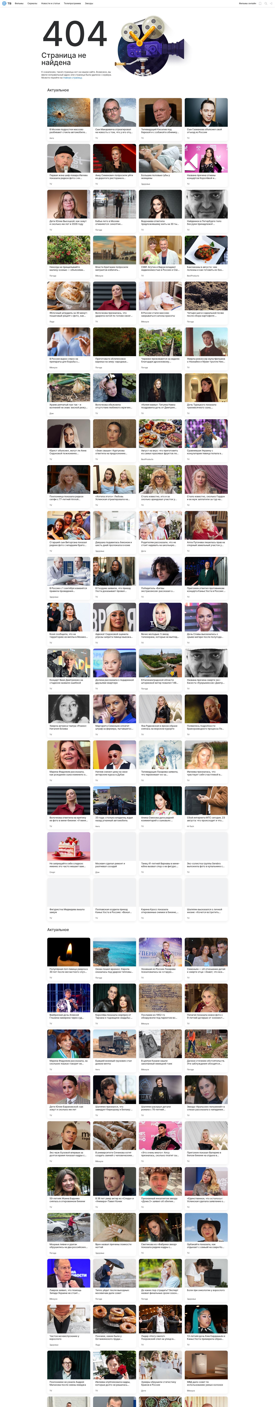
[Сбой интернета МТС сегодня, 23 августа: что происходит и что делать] (206, 807)
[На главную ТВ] (8, 3)
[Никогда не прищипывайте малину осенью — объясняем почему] (68, 257)
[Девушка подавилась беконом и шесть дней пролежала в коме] (114, 532)
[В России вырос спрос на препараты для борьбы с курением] (68, 348)
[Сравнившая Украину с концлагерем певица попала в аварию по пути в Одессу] (206, 440)
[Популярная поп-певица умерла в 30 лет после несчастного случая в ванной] (68, 1234)
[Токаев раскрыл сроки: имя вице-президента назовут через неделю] (160, 1128)
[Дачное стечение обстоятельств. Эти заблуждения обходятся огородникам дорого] (206, 1326)
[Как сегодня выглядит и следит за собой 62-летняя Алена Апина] (114, 945)
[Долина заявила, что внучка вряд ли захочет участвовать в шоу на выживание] (114, 1128)
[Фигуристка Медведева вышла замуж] (68, 899)
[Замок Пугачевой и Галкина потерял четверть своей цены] (160, 945)
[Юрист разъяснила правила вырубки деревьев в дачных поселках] (114, 1083)
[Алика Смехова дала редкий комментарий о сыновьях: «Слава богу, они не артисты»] (160, 807)
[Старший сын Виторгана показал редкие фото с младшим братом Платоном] (68, 532)
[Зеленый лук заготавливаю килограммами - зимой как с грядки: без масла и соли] (160, 1174)
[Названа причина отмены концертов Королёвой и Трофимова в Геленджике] (206, 165)
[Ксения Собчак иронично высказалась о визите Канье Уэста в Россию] (160, 1083)
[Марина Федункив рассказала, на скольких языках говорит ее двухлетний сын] (68, 1326)
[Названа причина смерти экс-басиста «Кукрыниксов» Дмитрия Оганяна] (206, 670)
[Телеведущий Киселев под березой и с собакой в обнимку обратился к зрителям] (160, 119)
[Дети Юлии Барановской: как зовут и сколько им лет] (68, 1372)
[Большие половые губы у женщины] (160, 165)
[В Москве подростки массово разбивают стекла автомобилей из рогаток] (68, 119)
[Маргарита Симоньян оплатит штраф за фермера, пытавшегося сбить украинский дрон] (114, 716)
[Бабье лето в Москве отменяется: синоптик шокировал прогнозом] (114, 211)
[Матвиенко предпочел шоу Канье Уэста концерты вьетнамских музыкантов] (68, 1174)
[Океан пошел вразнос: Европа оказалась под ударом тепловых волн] (114, 1234)
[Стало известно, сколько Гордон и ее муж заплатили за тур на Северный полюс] (206, 486)
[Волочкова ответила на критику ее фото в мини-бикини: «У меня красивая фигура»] (68, 807)
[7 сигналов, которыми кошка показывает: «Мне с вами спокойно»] (206, 991)
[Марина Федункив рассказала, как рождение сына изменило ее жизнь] (68, 761)
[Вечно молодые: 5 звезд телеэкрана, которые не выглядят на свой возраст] (160, 624)
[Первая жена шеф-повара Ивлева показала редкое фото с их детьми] (68, 165)
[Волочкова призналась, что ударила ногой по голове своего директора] (114, 303)
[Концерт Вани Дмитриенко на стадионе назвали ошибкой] (68, 670)
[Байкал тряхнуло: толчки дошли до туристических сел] (68, 991)
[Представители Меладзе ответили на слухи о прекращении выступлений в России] (206, 1174)
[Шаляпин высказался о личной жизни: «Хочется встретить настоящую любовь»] (206, 899)
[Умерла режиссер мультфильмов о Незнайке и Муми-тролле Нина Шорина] (206, 348)
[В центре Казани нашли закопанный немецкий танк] (160, 1326)
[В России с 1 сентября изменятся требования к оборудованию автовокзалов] (206, 945)
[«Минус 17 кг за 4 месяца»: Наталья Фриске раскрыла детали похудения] (206, 1128)
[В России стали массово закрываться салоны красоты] (160, 303)
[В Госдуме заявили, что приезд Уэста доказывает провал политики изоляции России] (114, 578)
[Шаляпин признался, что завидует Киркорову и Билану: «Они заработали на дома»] (114, 1372)
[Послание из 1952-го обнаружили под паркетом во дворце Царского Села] (160, 1280)
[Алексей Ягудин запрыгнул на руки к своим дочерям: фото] (114, 991)
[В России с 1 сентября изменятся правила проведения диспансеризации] (68, 578)
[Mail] (4, 3)
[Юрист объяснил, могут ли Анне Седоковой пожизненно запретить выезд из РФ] (68, 440)
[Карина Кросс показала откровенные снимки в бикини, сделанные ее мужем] (160, 899)
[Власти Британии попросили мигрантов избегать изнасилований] (114, 257)
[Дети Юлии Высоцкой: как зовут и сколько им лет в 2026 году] (68, 211)
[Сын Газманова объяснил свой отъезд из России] (206, 119)
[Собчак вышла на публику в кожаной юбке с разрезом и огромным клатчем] (206, 1037)
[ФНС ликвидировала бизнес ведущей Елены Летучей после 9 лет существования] (206, 1083)
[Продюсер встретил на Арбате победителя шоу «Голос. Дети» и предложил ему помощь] (68, 1037)
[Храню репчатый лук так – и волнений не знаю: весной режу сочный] (68, 394)
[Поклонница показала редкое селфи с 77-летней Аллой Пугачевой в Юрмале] (68, 486)
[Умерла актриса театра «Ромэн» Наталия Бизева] (68, 716)
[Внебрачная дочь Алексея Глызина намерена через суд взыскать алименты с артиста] (68, 1280)
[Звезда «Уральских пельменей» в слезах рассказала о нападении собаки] (206, 1372)
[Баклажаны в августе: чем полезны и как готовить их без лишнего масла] (206, 257)
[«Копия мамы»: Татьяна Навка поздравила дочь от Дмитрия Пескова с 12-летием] (160, 394)
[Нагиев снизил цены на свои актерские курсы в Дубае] (114, 761)
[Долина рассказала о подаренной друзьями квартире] (114, 670)
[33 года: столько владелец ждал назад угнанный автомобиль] (114, 807)
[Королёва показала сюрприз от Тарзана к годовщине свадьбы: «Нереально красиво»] (114, 1280)
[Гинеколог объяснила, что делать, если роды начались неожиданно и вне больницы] (68, 1083)
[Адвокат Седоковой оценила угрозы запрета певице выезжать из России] (114, 624)
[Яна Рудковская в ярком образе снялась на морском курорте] (160, 716)
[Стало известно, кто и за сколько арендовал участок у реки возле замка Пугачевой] (160, 486)
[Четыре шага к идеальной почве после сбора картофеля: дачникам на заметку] (206, 303)
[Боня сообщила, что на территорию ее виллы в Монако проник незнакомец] (68, 624)
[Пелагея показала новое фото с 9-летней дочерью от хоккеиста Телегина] (206, 1280)
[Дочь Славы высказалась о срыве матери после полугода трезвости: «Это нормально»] (206, 624)
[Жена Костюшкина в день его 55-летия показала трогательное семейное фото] (114, 1174)
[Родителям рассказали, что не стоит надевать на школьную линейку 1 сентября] (160, 532)
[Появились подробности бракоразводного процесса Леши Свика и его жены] (206, 716)
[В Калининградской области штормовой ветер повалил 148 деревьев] (160, 670)
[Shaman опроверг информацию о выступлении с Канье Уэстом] (160, 1037)
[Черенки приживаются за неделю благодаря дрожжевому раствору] (160, 348)
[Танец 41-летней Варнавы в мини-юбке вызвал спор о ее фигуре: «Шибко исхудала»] (160, 853)
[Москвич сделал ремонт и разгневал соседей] (114, 853)
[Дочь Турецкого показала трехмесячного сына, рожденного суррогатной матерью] (206, 394)
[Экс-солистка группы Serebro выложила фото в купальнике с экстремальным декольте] (206, 853)
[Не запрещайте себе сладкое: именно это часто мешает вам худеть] (68, 853)
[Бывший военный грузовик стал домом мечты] (114, 1326)
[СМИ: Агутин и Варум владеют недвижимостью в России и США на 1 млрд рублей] (160, 257)
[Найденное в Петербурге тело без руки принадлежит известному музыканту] (206, 211)
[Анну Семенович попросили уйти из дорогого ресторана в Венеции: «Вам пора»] (114, 165)
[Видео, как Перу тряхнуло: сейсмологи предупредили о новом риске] (68, 1128)
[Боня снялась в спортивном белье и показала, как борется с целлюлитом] (114, 1037)
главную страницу (72, 77)
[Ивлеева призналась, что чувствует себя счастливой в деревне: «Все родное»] (206, 761)
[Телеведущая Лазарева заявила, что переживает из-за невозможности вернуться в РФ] (160, 761)
